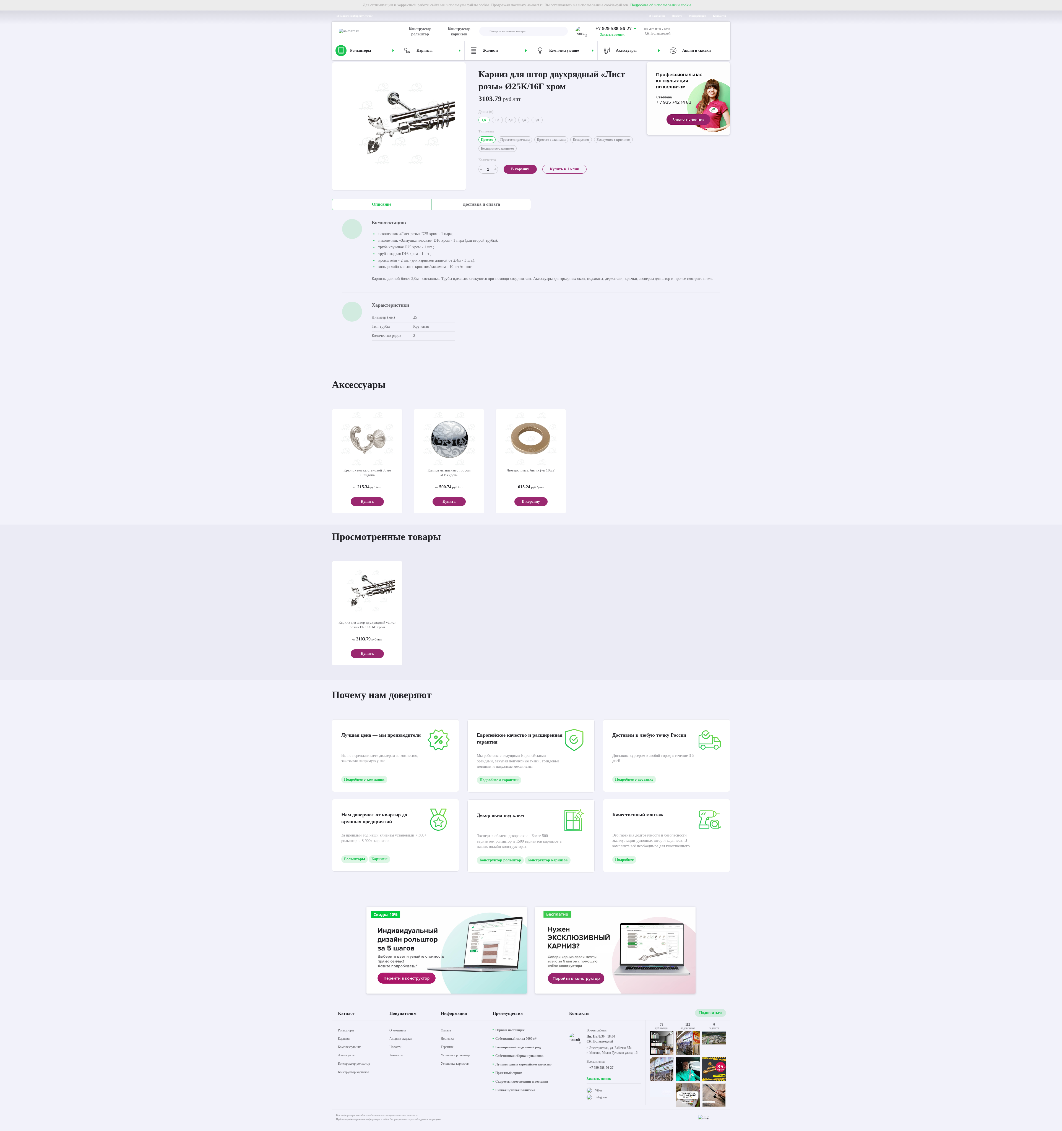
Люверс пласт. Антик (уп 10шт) (531, 470)
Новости (677, 15)
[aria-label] (688, 99)
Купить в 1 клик (564, 169)
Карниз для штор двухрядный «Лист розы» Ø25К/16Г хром (367, 624)
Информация (697, 15)
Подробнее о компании (364, 779)
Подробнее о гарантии (499, 780)
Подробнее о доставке (634, 779)
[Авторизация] (718, 31)
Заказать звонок (612, 35)
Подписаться (710, 1013)
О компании (657, 15)
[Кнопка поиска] (483, 31)
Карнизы (379, 859)
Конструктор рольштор (420, 31)
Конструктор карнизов (459, 31)
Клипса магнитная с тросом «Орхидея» (449, 472)
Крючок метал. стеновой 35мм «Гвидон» (367, 472)
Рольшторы (354, 859)
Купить (367, 501)
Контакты (719, 15)
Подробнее (624, 860)
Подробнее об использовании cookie (660, 5)
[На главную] (373, 31)
